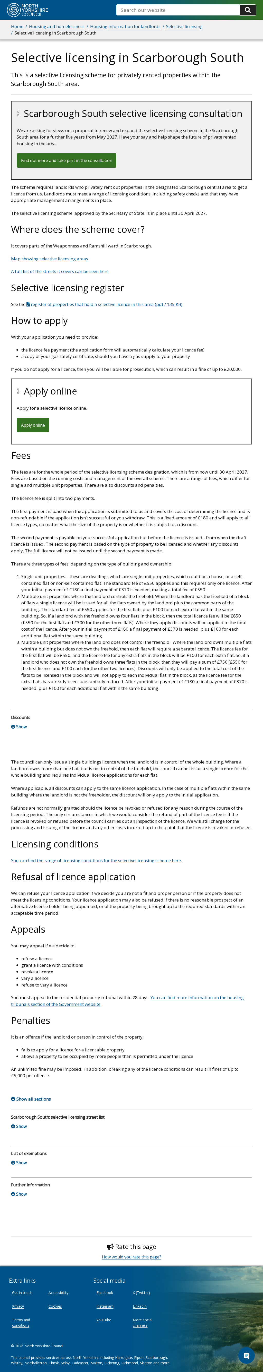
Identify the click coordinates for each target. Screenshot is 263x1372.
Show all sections (33, 1099)
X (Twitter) (141, 1292)
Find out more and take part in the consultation (66, 160)
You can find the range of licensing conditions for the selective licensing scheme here (96, 860)
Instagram (105, 1306)
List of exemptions (29, 1153)
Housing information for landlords (125, 26)
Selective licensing (184, 26)
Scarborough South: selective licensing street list (58, 1117)
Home (17, 26)
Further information (30, 1185)
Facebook (105, 1292)
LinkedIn (140, 1306)
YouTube (104, 1319)
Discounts (20, 717)
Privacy (18, 1306)
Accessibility (58, 1292)
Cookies (55, 1306)
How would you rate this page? (131, 1257)
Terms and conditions (21, 1322)
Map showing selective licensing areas (49, 259)
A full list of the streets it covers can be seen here (60, 271)
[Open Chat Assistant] (246, 1355)
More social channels (142, 1322)
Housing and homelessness (56, 26)
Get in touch (22, 1292)
